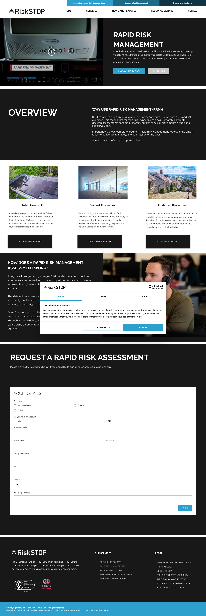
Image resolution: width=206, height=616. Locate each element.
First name (19, 440)
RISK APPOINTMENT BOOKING (114, 578)
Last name (110, 440)
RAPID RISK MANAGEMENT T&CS (172, 579)
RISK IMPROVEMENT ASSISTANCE (116, 574)
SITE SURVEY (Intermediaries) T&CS (173, 583)
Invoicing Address (22, 493)
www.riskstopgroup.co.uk (45, 569)
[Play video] (51, 52)
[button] (92, 11)
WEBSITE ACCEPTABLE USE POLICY (174, 562)
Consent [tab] (61, 296)
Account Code (21, 427)
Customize (101, 327)
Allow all (143, 327)
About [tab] (145, 296)
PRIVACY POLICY (164, 567)
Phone (17, 480)
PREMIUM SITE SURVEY (111, 562)
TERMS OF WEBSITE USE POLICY (172, 575)
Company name (22, 453)
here (109, 367)
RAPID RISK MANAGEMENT (112, 566)
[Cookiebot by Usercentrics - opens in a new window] (150, 287)
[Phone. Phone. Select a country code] (18, 485)
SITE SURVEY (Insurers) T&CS (170, 587)
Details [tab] (103, 296)
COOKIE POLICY (164, 571)
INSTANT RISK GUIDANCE (112, 570)
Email (17, 466)
